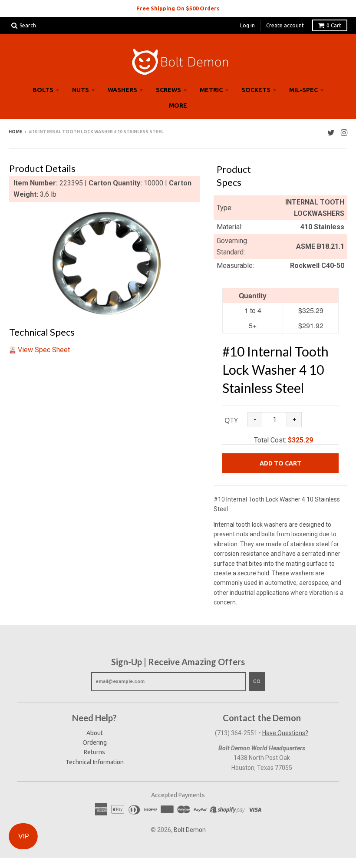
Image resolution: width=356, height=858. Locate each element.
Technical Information (95, 762)
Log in (247, 25)
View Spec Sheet (44, 350)
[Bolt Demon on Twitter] (331, 132)
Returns (94, 752)
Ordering (94, 742)
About (94, 732)
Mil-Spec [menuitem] (303, 89)
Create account (285, 25)
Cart (333, 25)
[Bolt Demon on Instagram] (344, 132)
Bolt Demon (190, 829)
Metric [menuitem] (211, 89)
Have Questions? (285, 732)
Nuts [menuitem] (80, 89)
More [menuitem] (178, 105)
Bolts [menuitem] (43, 89)
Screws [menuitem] (168, 89)
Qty (231, 420)
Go (256, 681)
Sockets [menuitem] (255, 89)
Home (15, 131)
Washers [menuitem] (122, 89)
